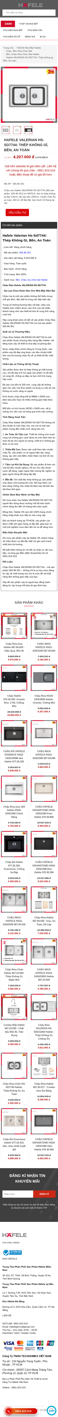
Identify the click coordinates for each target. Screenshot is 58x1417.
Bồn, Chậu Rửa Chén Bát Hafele (22, 54)
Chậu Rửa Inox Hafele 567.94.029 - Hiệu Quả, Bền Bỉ (14, 647)
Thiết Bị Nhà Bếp (28, 24)
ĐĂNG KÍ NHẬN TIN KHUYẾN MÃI (27, 1178)
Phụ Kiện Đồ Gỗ (11, 36)
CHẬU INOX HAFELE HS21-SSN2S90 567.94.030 (14, 921)
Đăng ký (44, 1194)
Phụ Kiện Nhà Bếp (13, 30)
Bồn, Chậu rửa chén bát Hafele (32, 279)
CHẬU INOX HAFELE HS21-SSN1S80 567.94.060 (44, 754)
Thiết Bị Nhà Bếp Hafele (28, 47)
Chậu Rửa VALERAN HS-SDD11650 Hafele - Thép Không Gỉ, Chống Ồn (44, 1032)
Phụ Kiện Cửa (35, 30)
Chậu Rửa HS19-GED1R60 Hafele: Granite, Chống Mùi (44, 699)
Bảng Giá (30, 36)
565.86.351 (25, 252)
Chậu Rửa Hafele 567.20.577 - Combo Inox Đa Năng (44, 1087)
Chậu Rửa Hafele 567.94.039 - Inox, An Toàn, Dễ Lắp (44, 921)
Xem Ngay (14, 640)
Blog (43, 36)
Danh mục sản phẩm (7, 24)
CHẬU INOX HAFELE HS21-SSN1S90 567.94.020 (44, 647)
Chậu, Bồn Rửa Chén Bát (19, 51)
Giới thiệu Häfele (10, 1242)
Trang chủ (8, 47)
